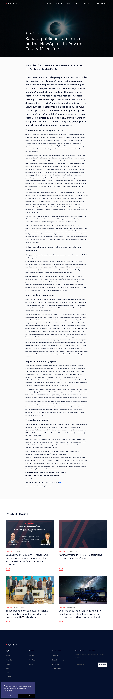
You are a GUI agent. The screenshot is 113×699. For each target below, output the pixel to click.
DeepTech (32, 660)
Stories (86, 3)
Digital (31, 664)
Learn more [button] (8, 690)
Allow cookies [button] (27, 696)
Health (31, 656)
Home (8, 656)
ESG (77, 3)
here (60, 482)
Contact (55, 656)
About (8, 668)
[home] (11, 3)
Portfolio (48, 3)
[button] (59, 3)
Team (68, 3)
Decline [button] (10, 696)
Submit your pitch (59, 660)
